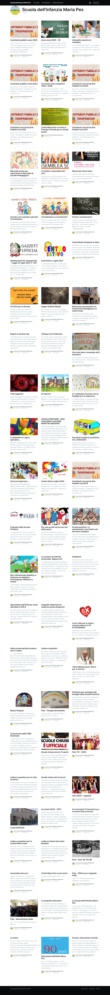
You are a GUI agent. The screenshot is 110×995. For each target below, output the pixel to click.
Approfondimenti (57, 2)
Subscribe (96, 2)
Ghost (98, 988)
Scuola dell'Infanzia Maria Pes (20, 3)
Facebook (92, 988)
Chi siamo (36, 2)
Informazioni (46, 2)
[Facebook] (90, 3)
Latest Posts (84, 988)
